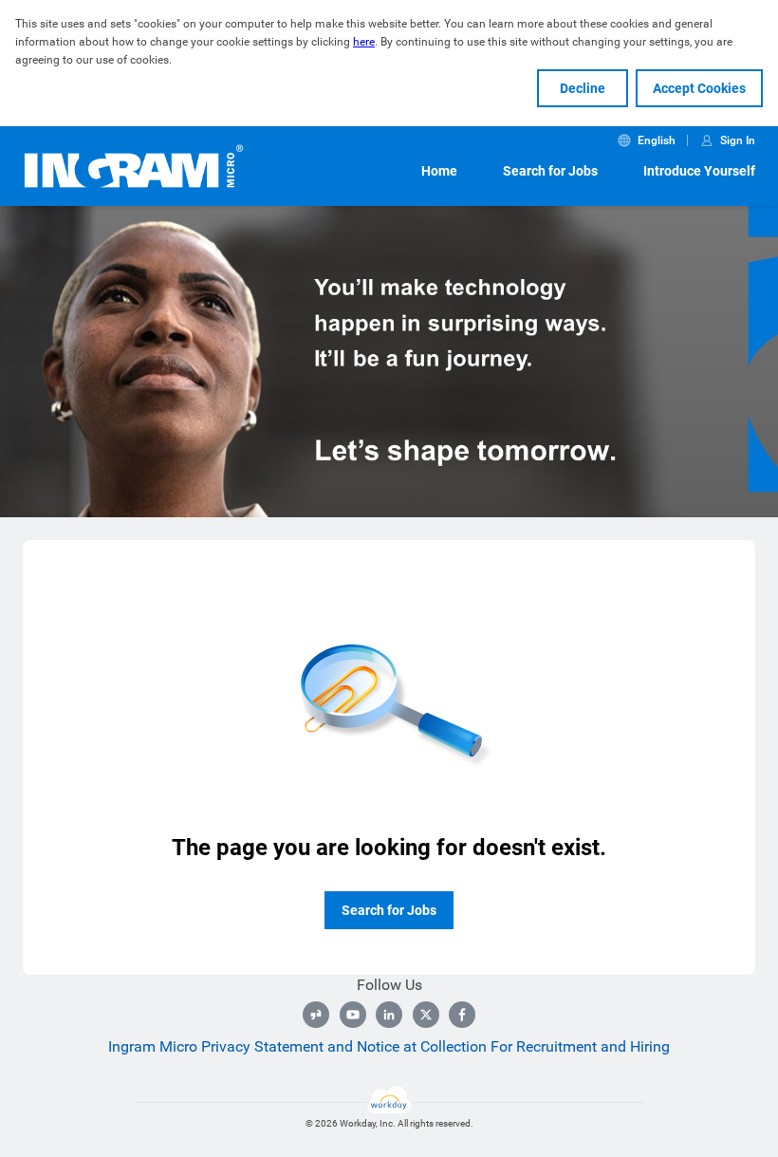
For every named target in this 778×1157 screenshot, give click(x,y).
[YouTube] (353, 1014)
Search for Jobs (550, 170)
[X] (426, 1014)
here (364, 41)
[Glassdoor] (316, 1014)
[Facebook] (462, 1014)
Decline (582, 88)
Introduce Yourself (699, 170)
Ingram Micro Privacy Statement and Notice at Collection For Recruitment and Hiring (389, 1046)
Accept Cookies (699, 88)
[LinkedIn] (389, 1014)
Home (439, 170)
